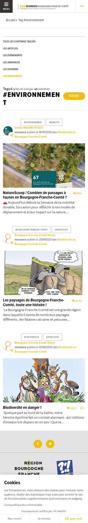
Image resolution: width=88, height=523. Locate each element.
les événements (12, 55)
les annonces (11, 62)
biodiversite (31, 337)
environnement (33, 122)
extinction (52, 337)
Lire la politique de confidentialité (23, 505)
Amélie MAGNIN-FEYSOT (29, 128)
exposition (61, 229)
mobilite (54, 122)
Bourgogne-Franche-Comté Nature (35, 235)
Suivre (74, 96)
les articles (10, 48)
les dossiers (10, 69)
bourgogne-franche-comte (31, 229)
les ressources (12, 76)
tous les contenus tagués (19, 41)
